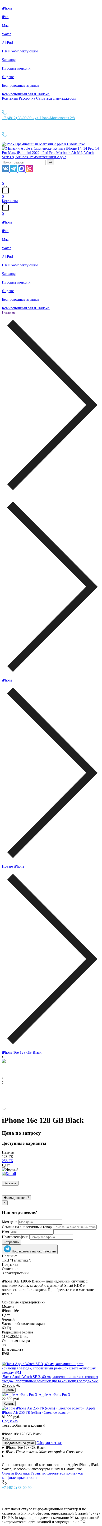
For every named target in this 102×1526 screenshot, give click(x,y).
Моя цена (9, 1222)
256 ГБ (7, 1161)
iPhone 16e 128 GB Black (22, 1052)
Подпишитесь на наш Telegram (33, 1251)
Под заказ (10, 1421)
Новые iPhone (13, 866)
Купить (9, 1390)
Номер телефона (15, 1237)
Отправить (11, 1242)
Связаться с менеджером (56, 98)
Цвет (6, 1165)
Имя (5, 1232)
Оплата (8, 1473)
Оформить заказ (49, 1443)
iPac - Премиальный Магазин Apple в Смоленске (44, 1452)
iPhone (7, 680)
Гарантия (38, 1473)
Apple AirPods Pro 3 (54, 1395)
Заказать (10, 1183)
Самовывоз (55, 1473)
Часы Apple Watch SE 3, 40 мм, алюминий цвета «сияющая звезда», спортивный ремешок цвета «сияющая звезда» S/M (50, 1379)
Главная (8, 312)
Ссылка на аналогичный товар (27, 1227)
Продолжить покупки (19, 1443)
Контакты (10, 98)
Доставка (22, 1473)
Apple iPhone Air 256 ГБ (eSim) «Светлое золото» (48, 1410)
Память (8, 1152)
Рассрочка (27, 98)
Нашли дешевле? (16, 1198)
